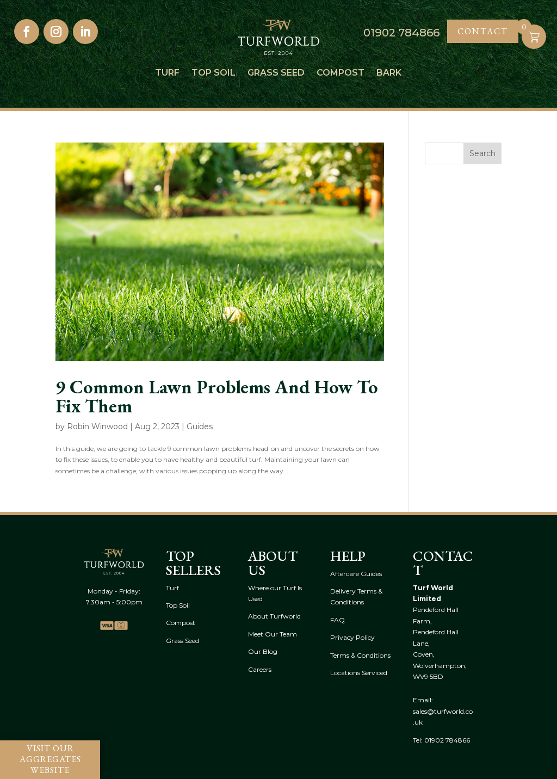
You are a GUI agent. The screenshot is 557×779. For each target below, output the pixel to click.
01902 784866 (447, 740)
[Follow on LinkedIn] (85, 31)
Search (482, 153)
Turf (167, 73)
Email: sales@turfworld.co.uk (443, 711)
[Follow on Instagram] (56, 31)
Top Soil (213, 73)
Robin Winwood (97, 426)
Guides (200, 426)
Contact (482, 31)
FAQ (337, 620)
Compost (340, 73)
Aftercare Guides (356, 574)
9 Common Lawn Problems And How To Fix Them (216, 396)
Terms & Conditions (360, 655)
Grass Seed (276, 73)
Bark (388, 73)
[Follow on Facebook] (26, 31)
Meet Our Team (272, 634)
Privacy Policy (352, 637)
